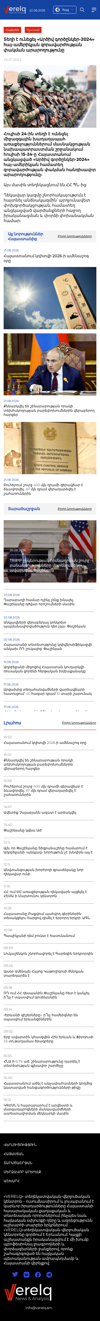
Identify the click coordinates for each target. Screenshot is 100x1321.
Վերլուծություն (20, 1145)
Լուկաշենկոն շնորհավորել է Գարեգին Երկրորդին (48, 954)
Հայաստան (14, 1154)
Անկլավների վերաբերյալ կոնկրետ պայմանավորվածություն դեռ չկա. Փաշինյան (45, 624)
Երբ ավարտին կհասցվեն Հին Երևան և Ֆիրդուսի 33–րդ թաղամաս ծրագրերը (48, 1039)
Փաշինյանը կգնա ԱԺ (23, 830)
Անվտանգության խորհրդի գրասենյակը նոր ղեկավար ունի (43, 872)
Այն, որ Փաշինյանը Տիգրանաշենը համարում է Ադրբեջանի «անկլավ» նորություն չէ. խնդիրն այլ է (48, 850)
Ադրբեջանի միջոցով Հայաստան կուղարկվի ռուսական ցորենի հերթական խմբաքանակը (45, 669)
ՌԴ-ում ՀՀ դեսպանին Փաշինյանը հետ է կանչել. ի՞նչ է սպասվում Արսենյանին (47, 995)
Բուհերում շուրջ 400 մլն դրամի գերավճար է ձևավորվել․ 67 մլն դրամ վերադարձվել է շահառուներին (43, 790)
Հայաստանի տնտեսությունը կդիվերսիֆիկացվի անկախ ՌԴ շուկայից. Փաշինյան (48, 647)
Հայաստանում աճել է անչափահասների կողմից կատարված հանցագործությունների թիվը (48, 1085)
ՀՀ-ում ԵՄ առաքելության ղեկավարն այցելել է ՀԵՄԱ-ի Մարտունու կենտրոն (45, 894)
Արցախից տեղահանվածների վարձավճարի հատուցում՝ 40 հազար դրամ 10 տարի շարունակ (48, 691)
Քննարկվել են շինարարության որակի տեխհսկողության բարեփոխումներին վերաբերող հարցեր (38, 764)
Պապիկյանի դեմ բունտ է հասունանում (39, 936)
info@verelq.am (38, 1308)
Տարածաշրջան (18, 1163)
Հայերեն (12, 30)
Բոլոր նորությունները (79, 723)
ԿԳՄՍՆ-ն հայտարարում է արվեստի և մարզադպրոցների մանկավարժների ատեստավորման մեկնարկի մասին (38, 1109)
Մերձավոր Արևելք (22, 1172)
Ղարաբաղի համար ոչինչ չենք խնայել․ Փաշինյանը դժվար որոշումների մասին (39, 602)
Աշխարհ (12, 1181)
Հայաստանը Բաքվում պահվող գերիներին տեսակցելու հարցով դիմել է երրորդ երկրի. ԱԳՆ (47, 916)
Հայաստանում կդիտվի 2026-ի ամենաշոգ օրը (45, 743)
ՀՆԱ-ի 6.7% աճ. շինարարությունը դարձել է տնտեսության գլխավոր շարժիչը (42, 1063)
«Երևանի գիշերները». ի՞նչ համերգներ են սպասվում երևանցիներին (41, 1017)
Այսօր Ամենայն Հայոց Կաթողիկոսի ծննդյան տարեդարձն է (43, 973)
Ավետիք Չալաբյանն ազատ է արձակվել (40, 812)
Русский (33, 30)
